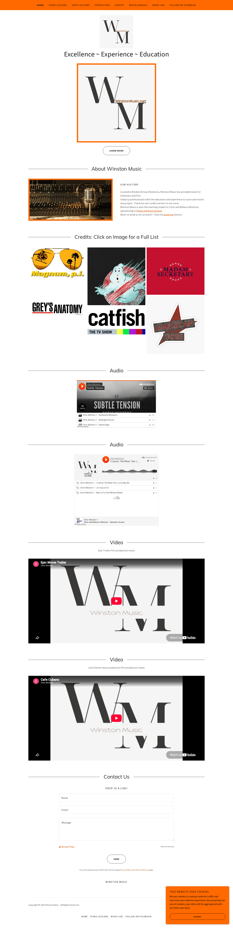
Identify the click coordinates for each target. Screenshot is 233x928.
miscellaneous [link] (138, 5)
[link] (116, 31)
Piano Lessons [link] (58, 5)
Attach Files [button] (67, 846)
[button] (60, 846)
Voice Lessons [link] (81, 5)
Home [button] (84, 916)
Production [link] (102, 5)
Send (116, 859)
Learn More (116, 150)
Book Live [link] (159, 5)
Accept (197, 917)
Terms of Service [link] (141, 870)
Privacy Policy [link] (125, 870)
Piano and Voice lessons (149, 210)
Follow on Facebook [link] (183, 5)
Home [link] (40, 5)
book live (168, 214)
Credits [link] (119, 5)
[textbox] (116, 798)
